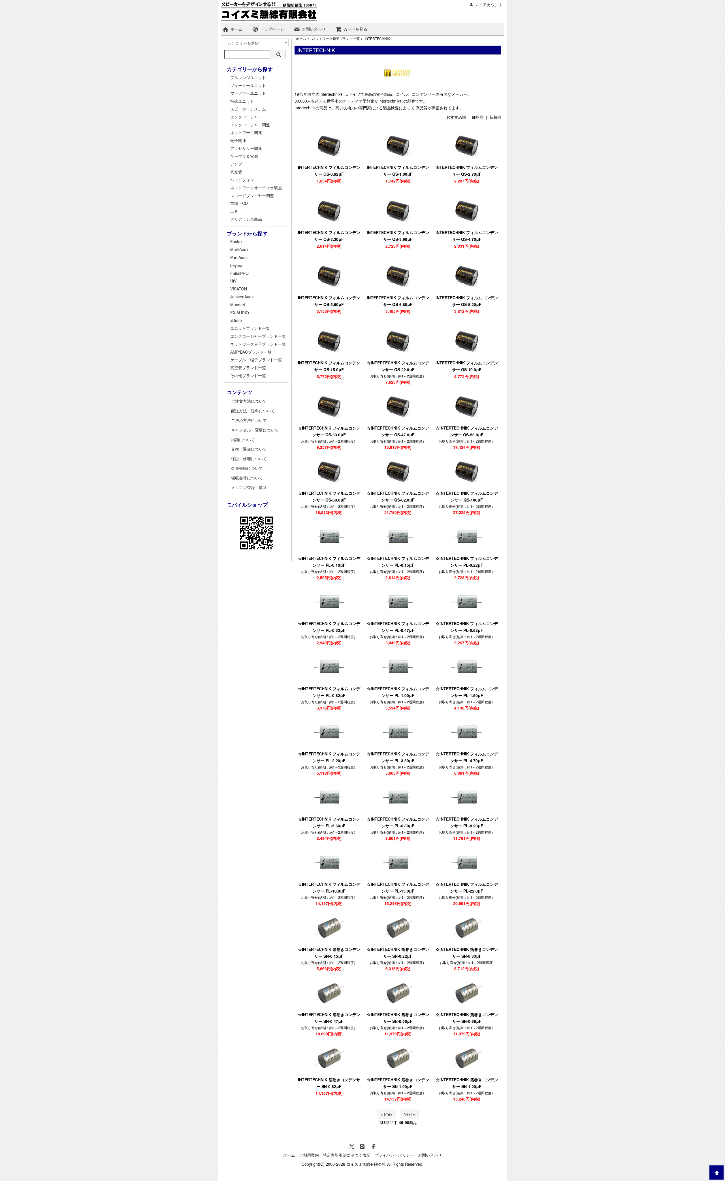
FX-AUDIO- (240, 312)
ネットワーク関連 (246, 132)
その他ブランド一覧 (248, 375)
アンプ (236, 164)
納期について (243, 439)
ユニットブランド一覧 (250, 328)
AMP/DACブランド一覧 (251, 352)
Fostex (236, 241)
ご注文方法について (249, 401)
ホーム (236, 29)
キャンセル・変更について (255, 430)
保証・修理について (249, 458)
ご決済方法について (249, 420)
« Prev (386, 1114)
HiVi (233, 281)
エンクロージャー (246, 117)
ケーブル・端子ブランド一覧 (256, 359)
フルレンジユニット (248, 77)
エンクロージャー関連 (250, 125)
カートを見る (355, 29)
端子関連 (238, 140)
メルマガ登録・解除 (249, 487)
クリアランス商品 (246, 219)
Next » (409, 1114)
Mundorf (237, 304)
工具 (234, 211)
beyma (236, 265)
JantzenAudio (242, 297)
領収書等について (247, 478)
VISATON (238, 289)
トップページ (272, 29)
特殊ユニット (242, 101)
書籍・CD (239, 203)
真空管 (236, 172)
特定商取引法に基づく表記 (346, 1155)
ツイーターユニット (248, 85)
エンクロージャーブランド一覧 (258, 336)
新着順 (495, 117)
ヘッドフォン (242, 179)
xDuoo (236, 320)
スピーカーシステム (248, 109)
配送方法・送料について (253, 410)
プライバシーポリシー (394, 1155)
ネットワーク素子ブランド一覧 (336, 38)
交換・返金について (249, 449)
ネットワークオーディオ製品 (256, 187)
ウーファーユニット (248, 93)
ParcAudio (239, 257)
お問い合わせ (314, 29)
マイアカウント (489, 4)
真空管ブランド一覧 (248, 367)
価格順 (478, 117)
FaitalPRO (239, 273)
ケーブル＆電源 (244, 156)
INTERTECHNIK (377, 38)
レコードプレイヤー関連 (252, 195)
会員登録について (247, 468)
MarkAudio (240, 249)
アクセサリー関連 (246, 148)
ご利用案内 (309, 1155)
